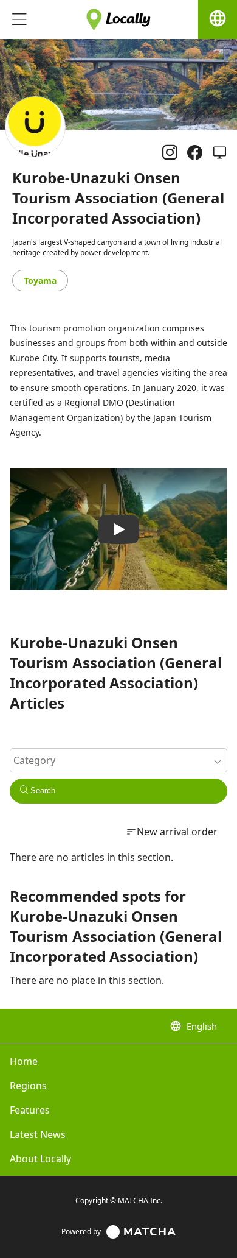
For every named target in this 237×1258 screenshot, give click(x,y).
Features (30, 1110)
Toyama (40, 280)
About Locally (40, 1158)
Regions (28, 1085)
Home (24, 1061)
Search (41, 790)
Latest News (38, 1134)
